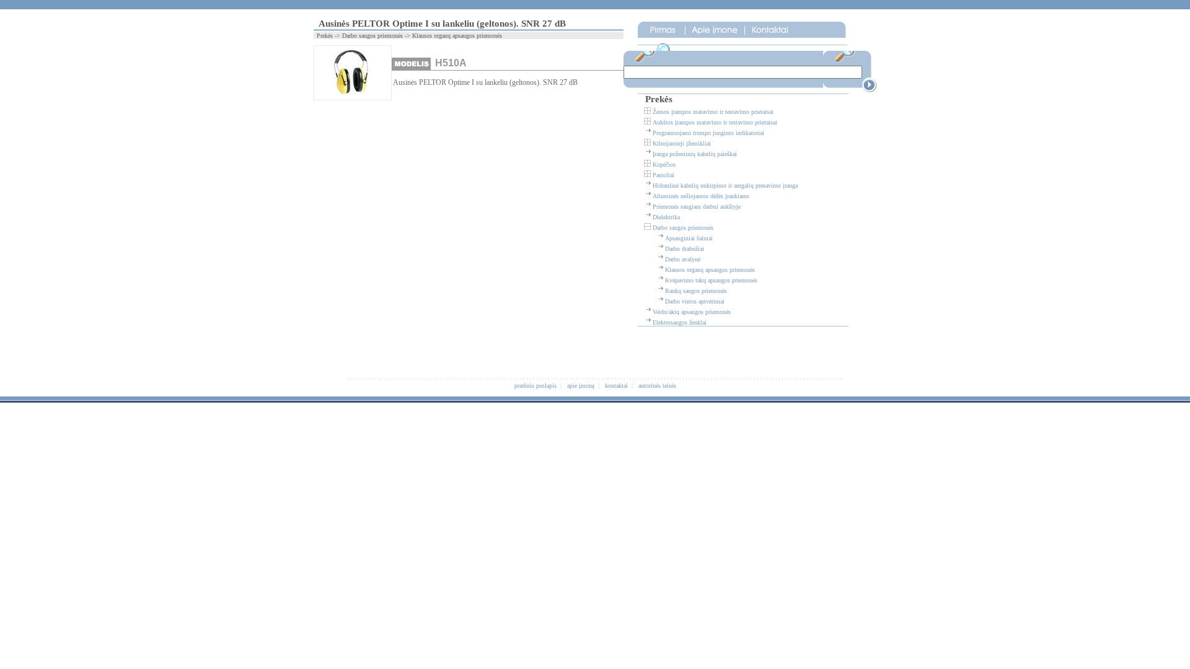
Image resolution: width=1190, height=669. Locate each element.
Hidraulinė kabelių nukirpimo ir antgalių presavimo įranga (725, 185)
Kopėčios (664, 164)
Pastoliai (663, 175)
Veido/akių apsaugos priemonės (692, 311)
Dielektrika (666, 217)
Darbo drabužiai (684, 248)
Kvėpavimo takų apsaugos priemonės (711, 280)
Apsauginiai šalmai (689, 238)
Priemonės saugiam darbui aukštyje (697, 206)
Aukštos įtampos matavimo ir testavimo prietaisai (715, 122)
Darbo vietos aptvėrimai (695, 301)
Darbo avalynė (682, 259)
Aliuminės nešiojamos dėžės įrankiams (701, 196)
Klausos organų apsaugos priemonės (710, 269)
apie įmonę (580, 385)
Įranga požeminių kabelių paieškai (695, 154)
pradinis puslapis (535, 385)
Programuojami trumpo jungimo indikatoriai (708, 132)
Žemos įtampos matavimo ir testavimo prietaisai (713, 111)
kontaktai (616, 385)
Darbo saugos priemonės (683, 227)
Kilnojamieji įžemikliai (682, 143)
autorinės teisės (657, 385)
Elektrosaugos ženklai (680, 322)
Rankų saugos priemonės (696, 290)
